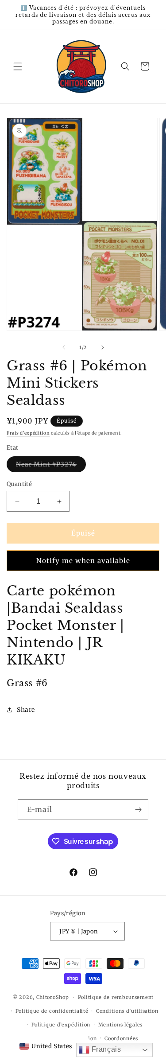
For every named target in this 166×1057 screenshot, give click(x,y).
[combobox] (45, 1046)
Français (105, 1049)
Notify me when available (83, 560)
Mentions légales (120, 1025)
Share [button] (26, 710)
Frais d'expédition (28, 433)
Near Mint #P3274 (51, 466)
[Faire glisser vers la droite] (102, 347)
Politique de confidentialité (52, 1011)
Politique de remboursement (116, 997)
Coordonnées (121, 1038)
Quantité (19, 484)
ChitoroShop (52, 997)
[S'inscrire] (138, 809)
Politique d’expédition (60, 1025)
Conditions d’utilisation (127, 1011)
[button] (17, 66)
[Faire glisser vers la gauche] (63, 347)
